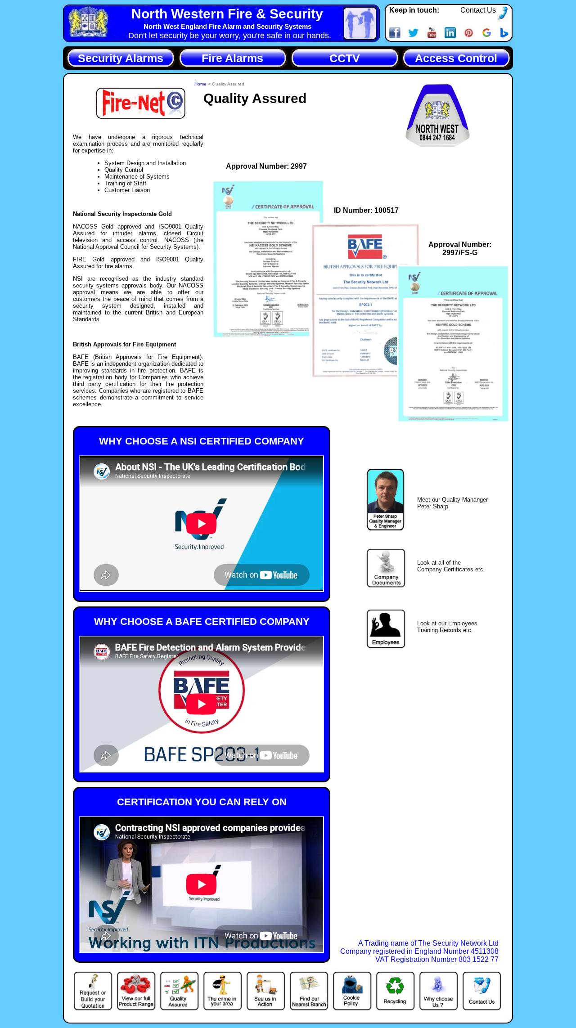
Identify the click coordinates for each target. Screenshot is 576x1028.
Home (201, 83)
